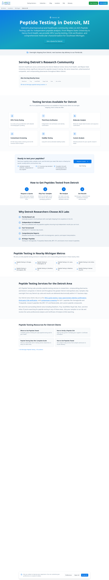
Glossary (70, 3)
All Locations (39, 349)
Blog (51, 3)
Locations (57, 3)
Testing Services (31, 3)
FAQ (64, 3)
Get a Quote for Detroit (54, 41)
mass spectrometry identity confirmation (72, 298)
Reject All (76, 575)
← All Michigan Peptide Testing (27, 349)
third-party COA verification (28, 300)
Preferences (68, 575)
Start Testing (93, 3)
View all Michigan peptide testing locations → (34, 84)
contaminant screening (49, 300)
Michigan (17, 8)
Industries (42, 3)
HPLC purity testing (51, 298)
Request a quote (81, 161)
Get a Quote (103, 3)
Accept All (84, 575)
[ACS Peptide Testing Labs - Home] (6, 3)
